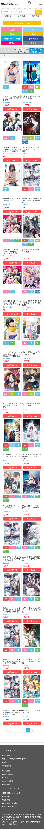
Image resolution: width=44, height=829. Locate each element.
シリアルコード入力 (22, 23)
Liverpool (6, 102)
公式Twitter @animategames (15, 758)
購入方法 (35, 16)
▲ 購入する (12, 109)
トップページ (8, 755)
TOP (3, 55)
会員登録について (10, 784)
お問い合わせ (8, 774)
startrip (5, 409)
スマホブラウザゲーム (36, 50)
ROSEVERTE (27, 358)
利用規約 (6, 800)
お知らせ (6, 762)
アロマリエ (26, 460)
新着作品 (21, 16)
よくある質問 (8, 781)
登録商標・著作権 (10, 803)
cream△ (25, 256)
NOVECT (25, 153)
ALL (7, 50)
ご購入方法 (7, 777)
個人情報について (10, 796)
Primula (25, 512)
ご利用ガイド (8, 771)
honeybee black (8, 153)
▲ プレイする (12, 160)
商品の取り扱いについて (12, 806)
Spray (5, 460)
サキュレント (27, 102)
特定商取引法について (11, 793)
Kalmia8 (25, 205)
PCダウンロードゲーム (22, 50)
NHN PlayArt (27, 307)
